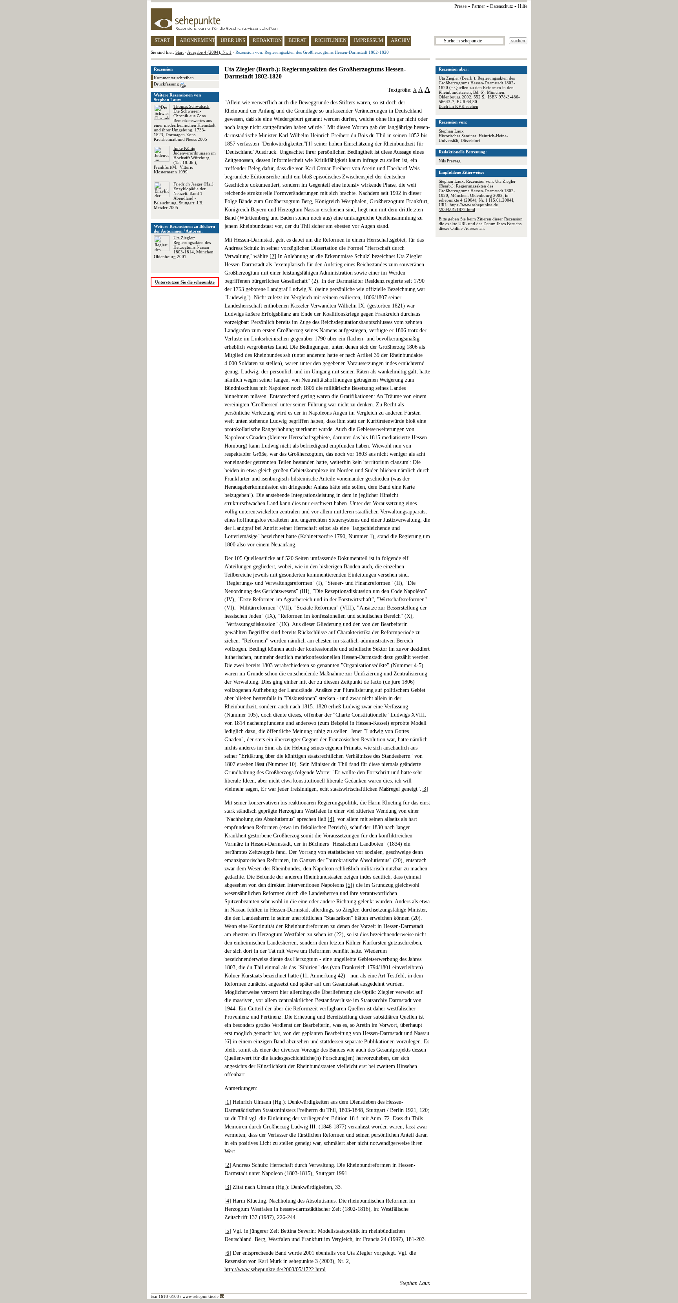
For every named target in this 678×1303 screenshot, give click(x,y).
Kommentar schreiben (174, 77)
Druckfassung (167, 84)
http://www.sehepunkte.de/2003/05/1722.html (275, 1269)
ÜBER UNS (233, 40)
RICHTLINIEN (330, 40)
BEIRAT (297, 40)
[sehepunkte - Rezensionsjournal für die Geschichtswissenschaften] (339, 19)
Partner (478, 6)
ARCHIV (400, 40)
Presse (460, 6)
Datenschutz (501, 6)
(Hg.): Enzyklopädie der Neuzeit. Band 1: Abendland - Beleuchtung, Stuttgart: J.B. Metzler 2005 (184, 196)
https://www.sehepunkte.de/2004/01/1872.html (468, 207)
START (162, 40)
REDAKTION (267, 40)
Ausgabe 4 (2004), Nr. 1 (209, 52)
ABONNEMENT (197, 40)
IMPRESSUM (368, 40)
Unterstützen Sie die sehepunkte (185, 282)
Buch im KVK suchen (458, 106)
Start (179, 52)
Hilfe (522, 6)
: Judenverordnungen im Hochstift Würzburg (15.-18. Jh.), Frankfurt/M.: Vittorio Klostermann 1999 (185, 160)
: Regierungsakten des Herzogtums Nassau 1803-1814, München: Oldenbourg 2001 (184, 247)
